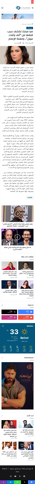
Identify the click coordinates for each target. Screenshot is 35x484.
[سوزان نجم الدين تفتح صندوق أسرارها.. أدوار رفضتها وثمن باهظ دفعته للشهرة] (26, 284)
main (29, 197)
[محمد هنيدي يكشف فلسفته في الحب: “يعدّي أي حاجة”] (26, 265)
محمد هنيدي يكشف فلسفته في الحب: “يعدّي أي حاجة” (26, 273)
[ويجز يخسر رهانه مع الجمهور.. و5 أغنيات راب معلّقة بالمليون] (26, 424)
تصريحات (24, 24)
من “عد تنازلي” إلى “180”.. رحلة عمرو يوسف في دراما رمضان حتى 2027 (9, 454)
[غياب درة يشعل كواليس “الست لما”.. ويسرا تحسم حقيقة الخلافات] (9, 265)
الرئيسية (29, 24)
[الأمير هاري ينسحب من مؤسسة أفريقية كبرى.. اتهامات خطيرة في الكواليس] (26, 446)
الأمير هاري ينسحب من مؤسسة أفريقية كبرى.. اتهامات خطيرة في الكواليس (27, 455)
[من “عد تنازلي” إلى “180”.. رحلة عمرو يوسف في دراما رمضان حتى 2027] (9, 446)
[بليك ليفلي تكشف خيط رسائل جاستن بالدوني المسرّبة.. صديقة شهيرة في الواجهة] (9, 424)
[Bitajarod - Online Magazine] (22, 8)
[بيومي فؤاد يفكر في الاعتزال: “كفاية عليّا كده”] (9, 284)
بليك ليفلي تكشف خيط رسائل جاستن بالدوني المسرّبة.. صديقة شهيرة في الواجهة (10, 433)
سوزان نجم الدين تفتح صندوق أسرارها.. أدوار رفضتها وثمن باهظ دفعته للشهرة (26, 293)
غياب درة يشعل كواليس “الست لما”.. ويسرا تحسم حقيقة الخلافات (10, 273)
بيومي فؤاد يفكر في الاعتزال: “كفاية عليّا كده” (10, 291)
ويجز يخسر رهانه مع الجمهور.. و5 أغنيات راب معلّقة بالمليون (27, 432)
